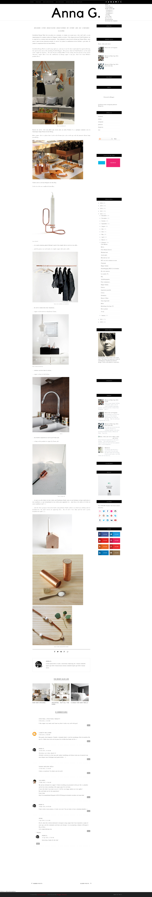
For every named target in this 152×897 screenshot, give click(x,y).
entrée (72, 28)
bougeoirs (37, 28)
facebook (100, 116)
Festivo (103, 287)
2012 (101, 214)
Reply (88, 725)
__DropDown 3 (109, 13)
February (104, 242)
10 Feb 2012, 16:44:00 (45, 750)
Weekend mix (104, 252)
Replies (39, 832)
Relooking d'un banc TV (107, 306)
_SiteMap (107, 15)
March (103, 240)
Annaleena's (50, 311)
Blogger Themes (62, 894)
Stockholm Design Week (38, 35)
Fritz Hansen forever (106, 249)
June (102, 231)
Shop (106, 375)
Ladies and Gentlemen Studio (58, 500)
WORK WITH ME (110, 8)
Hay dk (36, 241)
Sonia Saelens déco (46, 766)
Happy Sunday (104, 266)
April (103, 237)
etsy (99, 130)
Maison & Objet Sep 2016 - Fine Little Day (112, 65)
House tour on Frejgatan (111, 47)
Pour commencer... (106, 282)
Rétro (102, 303)
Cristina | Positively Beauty (49, 719)
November (104, 218)
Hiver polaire (104, 309)
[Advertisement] (110, 183)
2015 (101, 205)
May (102, 234)
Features (107, 370)
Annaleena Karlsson (39, 366)
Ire (39, 39)
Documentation (109, 19)
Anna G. (49, 661)
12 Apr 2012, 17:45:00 (48, 837)
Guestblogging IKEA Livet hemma (110, 268)
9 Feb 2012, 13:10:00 (44, 721)
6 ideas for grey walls (79, 702)
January (103, 315)
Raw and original (39, 702)
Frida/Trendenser (83, 37)
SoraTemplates (41, 894)
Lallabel (42, 780)
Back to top (117, 894)
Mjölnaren (107, 447)
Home (106, 4)
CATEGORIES (109, 7)
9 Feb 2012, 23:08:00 (44, 734)
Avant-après (104, 255)
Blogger (112, 97)
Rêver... (103, 247)
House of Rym (104, 298)
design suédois (61, 28)
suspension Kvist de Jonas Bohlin (46, 43)
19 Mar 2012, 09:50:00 (45, 806)
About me (107, 5)
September (104, 223)
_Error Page (108, 16)
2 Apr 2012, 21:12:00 (44, 820)
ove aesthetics (60, 303)
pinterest (100, 124)
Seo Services (108, 18)
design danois (51, 28)
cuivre (44, 28)
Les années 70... (105, 274)
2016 (101, 203)
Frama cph (56, 437)
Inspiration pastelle (106, 290)
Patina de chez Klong (47, 131)
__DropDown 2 (109, 12)
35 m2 (102, 311)
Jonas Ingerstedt (105, 301)
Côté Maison (104, 244)
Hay (80, 28)
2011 (101, 319)
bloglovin (100, 127)
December (104, 215)
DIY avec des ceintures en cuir (109, 260)
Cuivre (102, 292)
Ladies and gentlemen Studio (60, 507)
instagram (100, 122)
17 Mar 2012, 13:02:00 (45, 782)
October (103, 221)
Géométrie (103, 295)
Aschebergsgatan (105, 279)
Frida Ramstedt (63, 125)
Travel (100, 375)
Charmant (103, 263)
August (103, 226)
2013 (101, 211)
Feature (38, 2)
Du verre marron (105, 271)
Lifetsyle (115, 370)
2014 (101, 208)
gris (76, 28)
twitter (100, 119)
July (102, 229)
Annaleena (67, 303)
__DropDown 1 (109, 10)
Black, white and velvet (104, 44)
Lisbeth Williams (45, 732)
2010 (101, 322)
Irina (41, 818)
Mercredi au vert (105, 257)
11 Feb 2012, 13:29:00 (45, 768)
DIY (68, 28)
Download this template (111, 21)
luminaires (85, 28)
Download (113, 375)
